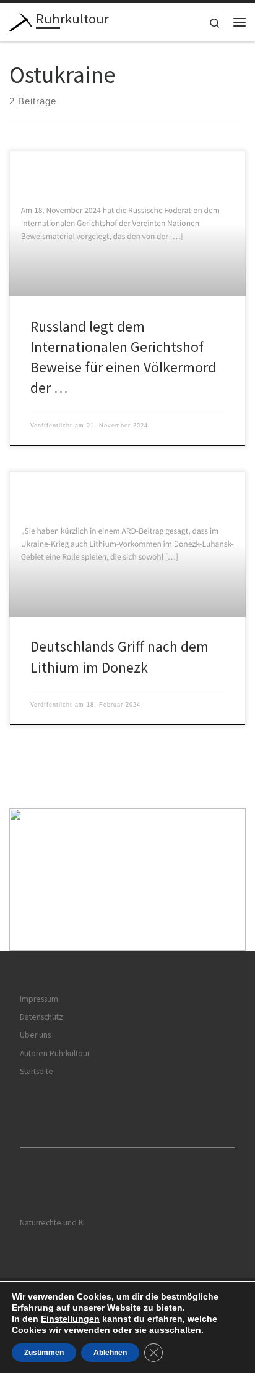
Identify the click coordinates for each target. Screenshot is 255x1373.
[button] (127, 879)
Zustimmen (44, 1352)
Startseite (36, 1071)
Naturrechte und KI (52, 1222)
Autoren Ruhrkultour (55, 1053)
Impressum (39, 999)
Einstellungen (70, 1319)
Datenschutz (41, 1017)
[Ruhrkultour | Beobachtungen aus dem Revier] (20, 20)
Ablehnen (110, 1352)
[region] (127, 879)
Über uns (35, 1035)
